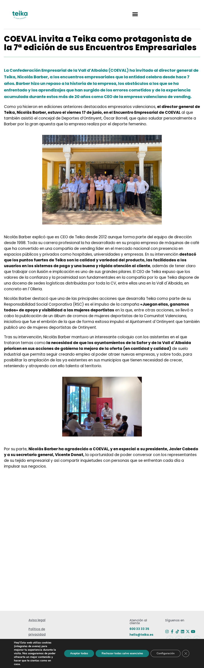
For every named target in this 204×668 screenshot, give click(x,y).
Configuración (166, 653)
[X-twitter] (188, 631)
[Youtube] (193, 631)
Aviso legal (36, 620)
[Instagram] (167, 631)
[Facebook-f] (172, 631)
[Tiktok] (177, 631)
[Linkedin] (182, 631)
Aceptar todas (79, 653)
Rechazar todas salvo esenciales (122, 653)
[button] (135, 14)
